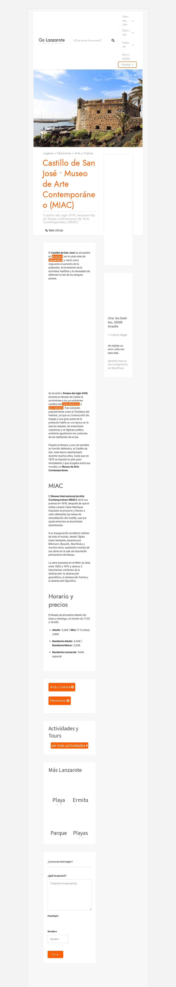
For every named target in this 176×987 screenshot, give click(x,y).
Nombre (52, 931)
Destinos (126, 32)
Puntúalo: (53, 916)
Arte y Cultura (84, 153)
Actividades (126, 56)
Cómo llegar (119, 335)
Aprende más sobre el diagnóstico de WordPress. (118, 364)
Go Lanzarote (52, 39)
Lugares (48, 153)
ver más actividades (68, 745)
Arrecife (56, 256)
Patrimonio (64, 153)
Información (125, 20)
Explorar (126, 44)
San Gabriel (55, 407)
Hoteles (126, 64)
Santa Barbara (70, 404)
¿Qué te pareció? (57, 875)
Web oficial (56, 230)
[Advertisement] (69, 335)
